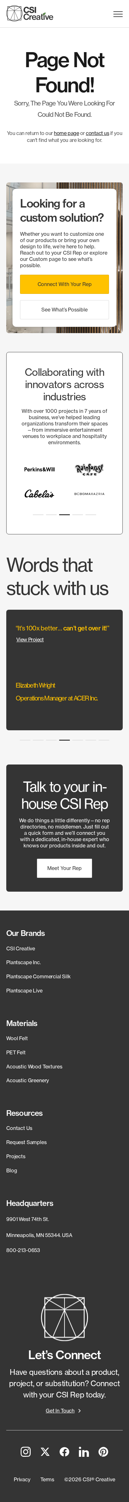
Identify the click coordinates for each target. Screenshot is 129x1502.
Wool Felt (17, 1038)
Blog (11, 1170)
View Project (30, 639)
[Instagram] (26, 1453)
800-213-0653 (23, 1250)
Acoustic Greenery (27, 1080)
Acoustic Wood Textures (34, 1066)
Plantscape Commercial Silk (38, 976)
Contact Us (19, 1128)
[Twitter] (45, 1453)
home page (66, 133)
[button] (64, 284)
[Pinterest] (103, 1453)
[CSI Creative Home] (29, 13)
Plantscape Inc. (23, 962)
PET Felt (16, 1052)
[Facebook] (64, 1453)
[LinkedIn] (84, 1453)
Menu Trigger (118, 14)
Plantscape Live (24, 990)
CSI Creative (20, 948)
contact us (97, 133)
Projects (15, 1156)
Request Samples (26, 1142)
